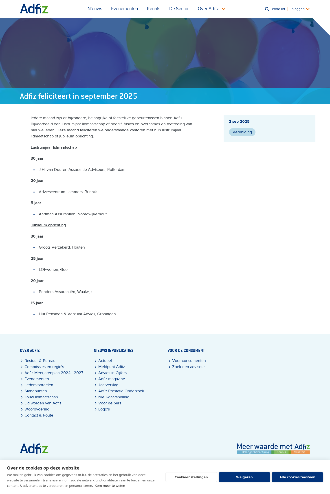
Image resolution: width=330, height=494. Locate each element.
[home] (34, 9)
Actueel (105, 360)
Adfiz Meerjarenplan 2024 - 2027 (53, 372)
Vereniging (242, 132)
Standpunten (35, 391)
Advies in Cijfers (112, 372)
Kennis (153, 8)
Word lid (278, 9)
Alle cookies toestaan (297, 477)
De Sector (179, 8)
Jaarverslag (108, 385)
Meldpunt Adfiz (111, 366)
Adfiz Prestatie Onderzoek (121, 391)
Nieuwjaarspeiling (113, 397)
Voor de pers (109, 403)
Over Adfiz (208, 8)
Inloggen (298, 9)
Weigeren (244, 477)
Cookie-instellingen (191, 477)
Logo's (104, 409)
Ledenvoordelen (38, 385)
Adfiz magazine (111, 379)
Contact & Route (38, 415)
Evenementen (124, 8)
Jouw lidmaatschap (41, 397)
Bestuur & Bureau (39, 360)
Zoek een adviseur (188, 366)
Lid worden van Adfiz (42, 403)
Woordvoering (36, 409)
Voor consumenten (189, 360)
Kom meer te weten (110, 485)
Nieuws (95, 8)
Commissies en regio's (44, 366)
